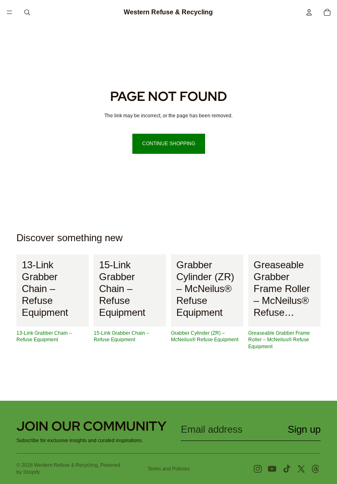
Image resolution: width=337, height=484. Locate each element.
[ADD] (76, 313)
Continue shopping (168, 143)
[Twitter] (301, 469)
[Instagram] (258, 469)
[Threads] (316, 469)
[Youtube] (272, 469)
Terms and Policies (169, 469)
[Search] (27, 12)
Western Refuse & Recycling (66, 465)
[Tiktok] (287, 469)
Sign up (304, 429)
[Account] (309, 12)
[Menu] (9, 12)
